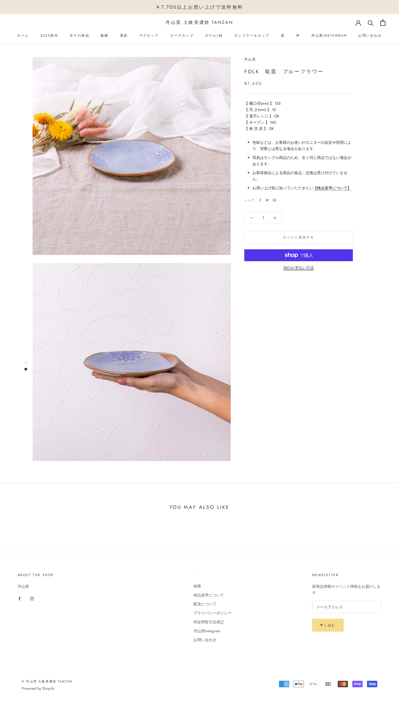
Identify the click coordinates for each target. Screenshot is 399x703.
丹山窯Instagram (329, 35)
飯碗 (105, 35)
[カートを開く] (382, 23)
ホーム (23, 35)
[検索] (370, 22)
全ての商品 (79, 35)
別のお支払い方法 (298, 267)
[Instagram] (32, 598)
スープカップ (182, 35)
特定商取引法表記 (209, 622)
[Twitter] (267, 200)
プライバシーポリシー (213, 613)
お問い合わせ (370, 35)
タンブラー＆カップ (252, 35)
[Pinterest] (274, 200)
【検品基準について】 (332, 188)
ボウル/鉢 (214, 35)
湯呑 (124, 35)
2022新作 (49, 35)
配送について (205, 604)
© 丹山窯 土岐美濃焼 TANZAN (47, 681)
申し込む (328, 625)
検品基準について (209, 595)
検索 (197, 586)
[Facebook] (260, 200)
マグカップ (149, 35)
